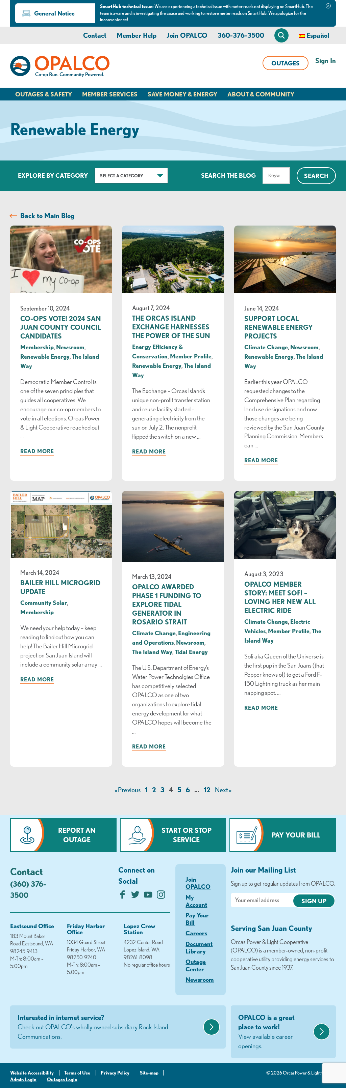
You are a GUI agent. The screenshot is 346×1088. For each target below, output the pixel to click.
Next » (223, 790)
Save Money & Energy (182, 94)
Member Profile (191, 356)
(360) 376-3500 (28, 889)
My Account (196, 901)
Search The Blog (228, 175)
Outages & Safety (43, 94)
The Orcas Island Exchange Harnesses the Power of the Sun (171, 327)
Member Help (136, 35)
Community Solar (43, 602)
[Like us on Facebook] (122, 896)
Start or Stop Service (187, 835)
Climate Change (266, 347)
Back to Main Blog (47, 215)
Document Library (199, 947)
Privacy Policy (115, 1073)
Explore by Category (53, 175)
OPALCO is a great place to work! (266, 1031)
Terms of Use (77, 1073)
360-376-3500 (241, 35)
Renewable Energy (45, 356)
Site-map (149, 1073)
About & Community (260, 94)
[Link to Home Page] (59, 68)
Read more (37, 451)
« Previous (128, 790)
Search (316, 175)
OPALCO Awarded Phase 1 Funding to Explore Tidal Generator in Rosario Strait (166, 604)
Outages (285, 63)
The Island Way (152, 651)
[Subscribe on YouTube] (148, 896)
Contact (94, 35)
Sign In (325, 60)
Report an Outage (77, 835)
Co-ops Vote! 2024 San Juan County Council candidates (60, 327)
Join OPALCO (187, 35)
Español (317, 35)
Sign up (313, 901)
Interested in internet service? (93, 1026)
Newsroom (70, 347)
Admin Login (23, 1079)
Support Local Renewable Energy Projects (278, 327)
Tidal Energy (191, 651)
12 (207, 790)
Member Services (110, 94)
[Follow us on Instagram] (161, 896)
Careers (196, 933)
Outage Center (196, 965)
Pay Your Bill (296, 835)
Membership (37, 347)
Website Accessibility (32, 1073)
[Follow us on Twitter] (135, 896)
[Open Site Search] (281, 35)
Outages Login (62, 1079)
